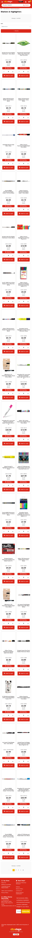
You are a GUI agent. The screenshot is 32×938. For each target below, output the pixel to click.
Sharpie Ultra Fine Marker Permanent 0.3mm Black (8, 237)
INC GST (20, 1)
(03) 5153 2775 (9, 903)
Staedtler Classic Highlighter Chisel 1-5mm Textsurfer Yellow (23, 330)
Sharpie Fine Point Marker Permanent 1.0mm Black (8, 53)
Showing (16, 18)
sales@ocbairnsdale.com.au (8, 905)
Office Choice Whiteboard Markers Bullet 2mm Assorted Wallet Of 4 (23, 284)
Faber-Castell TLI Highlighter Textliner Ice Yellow (8, 468)
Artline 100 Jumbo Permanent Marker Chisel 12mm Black (23, 422)
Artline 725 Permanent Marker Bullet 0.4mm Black (23, 560)
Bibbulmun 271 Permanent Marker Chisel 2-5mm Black (8, 376)
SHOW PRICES (20, 0)
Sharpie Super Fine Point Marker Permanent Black (23, 651)
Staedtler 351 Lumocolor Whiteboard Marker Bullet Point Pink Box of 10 (8, 422)
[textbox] (11, 5)
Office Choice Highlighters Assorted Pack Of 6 (23, 238)
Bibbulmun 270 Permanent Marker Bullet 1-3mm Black (8, 606)
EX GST (18, 1)
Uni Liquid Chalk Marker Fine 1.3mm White (8, 743)
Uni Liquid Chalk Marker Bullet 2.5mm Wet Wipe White (24, 606)
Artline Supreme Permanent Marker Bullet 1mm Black (23, 698)
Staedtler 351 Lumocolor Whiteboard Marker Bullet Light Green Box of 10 (23, 376)
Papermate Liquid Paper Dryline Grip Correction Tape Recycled (23, 54)
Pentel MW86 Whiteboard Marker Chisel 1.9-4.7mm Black (8, 192)
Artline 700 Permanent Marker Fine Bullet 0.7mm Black (8, 330)
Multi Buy (9, 68)
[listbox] (16, 26)
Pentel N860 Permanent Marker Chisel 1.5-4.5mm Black (8, 514)
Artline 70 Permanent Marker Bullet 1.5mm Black (23, 100)
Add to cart (9, 75)
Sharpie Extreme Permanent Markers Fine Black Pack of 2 (8, 560)
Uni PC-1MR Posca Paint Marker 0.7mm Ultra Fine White (8, 284)
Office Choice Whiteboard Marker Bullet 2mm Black (8, 652)
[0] (29, 2)
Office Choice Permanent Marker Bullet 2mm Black (23, 146)
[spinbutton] (8, 71)
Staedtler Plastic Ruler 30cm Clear (8, 145)
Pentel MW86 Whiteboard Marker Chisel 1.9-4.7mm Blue (8, 835)
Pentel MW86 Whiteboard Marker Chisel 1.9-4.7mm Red (8, 790)
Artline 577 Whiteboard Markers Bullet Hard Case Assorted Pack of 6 (23, 468)
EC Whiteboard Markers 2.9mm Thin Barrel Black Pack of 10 (8, 698)
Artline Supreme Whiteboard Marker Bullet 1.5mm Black (24, 192)
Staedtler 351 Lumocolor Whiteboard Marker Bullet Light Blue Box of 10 (23, 790)
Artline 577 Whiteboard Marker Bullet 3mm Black (23, 835)
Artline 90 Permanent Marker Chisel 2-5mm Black (8, 100)
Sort (2, 23)
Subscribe (25, 911)
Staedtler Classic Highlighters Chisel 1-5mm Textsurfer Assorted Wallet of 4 (23, 514)
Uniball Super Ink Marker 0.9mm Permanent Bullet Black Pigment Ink (23, 744)
